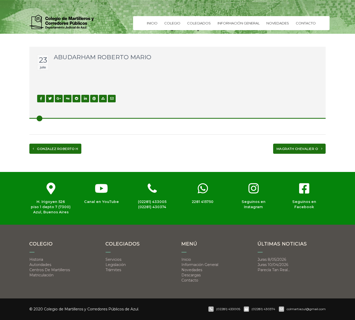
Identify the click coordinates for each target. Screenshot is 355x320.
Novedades (277, 23)
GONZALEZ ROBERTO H (57, 149)
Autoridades (40, 264)
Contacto (306, 23)
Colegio (172, 23)
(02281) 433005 (152, 201)
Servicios (113, 259)
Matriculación (41, 275)
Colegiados (199, 23)
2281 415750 (203, 201)
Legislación (116, 264)
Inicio (152, 23)
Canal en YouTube (101, 201)
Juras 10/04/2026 (273, 264)
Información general (239, 23)
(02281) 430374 (152, 207)
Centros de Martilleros (49, 270)
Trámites (113, 270)
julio (43, 67)
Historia (36, 259)
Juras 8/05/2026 (272, 259)
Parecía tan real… (274, 270)
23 (43, 60)
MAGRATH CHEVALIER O (298, 149)
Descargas (191, 275)
